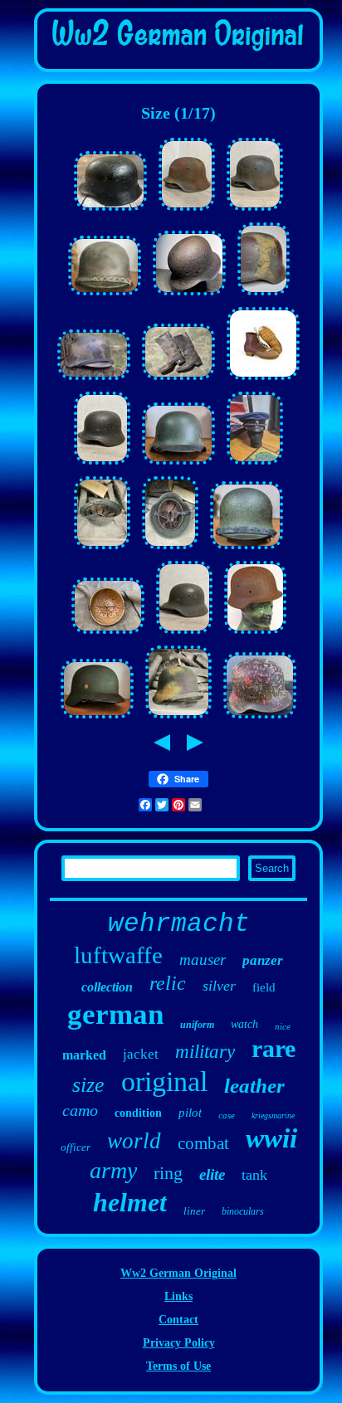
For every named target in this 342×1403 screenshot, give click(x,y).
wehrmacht (179, 923)
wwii (271, 1138)
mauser (202, 959)
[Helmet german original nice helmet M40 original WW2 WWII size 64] (102, 549)
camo (80, 1110)
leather (254, 1085)
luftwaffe (118, 955)
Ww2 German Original (178, 1273)
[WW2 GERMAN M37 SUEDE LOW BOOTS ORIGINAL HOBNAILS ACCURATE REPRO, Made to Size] (263, 380)
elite (212, 1174)
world (134, 1140)
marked (84, 1055)
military (205, 1051)
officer (75, 1147)
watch (244, 1024)
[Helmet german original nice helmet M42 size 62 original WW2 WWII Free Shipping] (170, 549)
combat (203, 1143)
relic (167, 983)
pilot (190, 1112)
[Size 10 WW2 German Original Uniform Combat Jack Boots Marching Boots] (178, 380)
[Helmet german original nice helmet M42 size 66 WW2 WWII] (254, 211)
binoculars (243, 1211)
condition (138, 1113)
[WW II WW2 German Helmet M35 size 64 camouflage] (263, 296)
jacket (141, 1054)
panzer (262, 960)
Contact (178, 1319)
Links (178, 1296)
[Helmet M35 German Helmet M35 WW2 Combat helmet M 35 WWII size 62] (184, 634)
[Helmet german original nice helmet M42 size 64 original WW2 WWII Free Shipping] (178, 719)
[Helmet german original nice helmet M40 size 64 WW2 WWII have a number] (178, 465)
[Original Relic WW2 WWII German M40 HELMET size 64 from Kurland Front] (255, 634)
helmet (130, 1202)
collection (107, 987)
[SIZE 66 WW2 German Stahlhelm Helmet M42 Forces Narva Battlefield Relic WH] (189, 296)
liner (194, 1211)
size (88, 1085)
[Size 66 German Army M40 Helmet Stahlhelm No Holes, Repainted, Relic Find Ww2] (110, 211)
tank (254, 1175)
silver (219, 985)
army (113, 1170)
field (264, 987)
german (115, 1014)
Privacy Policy (179, 1343)
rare (274, 1048)
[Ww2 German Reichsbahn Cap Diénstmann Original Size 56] (254, 465)
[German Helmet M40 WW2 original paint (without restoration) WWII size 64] (102, 465)
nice (283, 1026)
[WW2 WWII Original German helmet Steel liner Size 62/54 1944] (108, 634)
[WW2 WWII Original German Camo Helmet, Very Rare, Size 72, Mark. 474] (93, 380)
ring (168, 1172)
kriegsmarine (273, 1115)
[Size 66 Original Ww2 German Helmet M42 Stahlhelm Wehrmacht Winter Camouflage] (259, 719)
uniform (197, 1024)
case (226, 1115)
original (164, 1081)
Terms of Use (178, 1366)
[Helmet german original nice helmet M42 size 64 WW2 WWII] (186, 211)
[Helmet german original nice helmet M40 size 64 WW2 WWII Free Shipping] (97, 719)
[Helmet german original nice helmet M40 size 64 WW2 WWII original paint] (246, 549)
